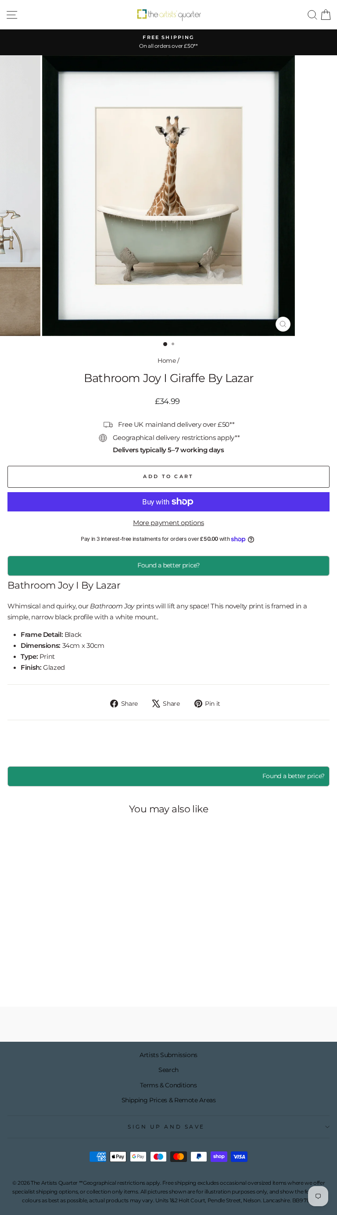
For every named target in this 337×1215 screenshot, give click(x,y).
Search (168, 1069)
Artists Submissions (168, 1054)
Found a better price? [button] (293, 776)
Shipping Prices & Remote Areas (169, 1100)
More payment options (168, 523)
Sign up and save (166, 1127)
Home (167, 360)
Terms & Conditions (168, 1085)
